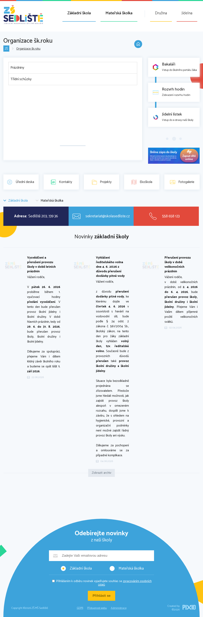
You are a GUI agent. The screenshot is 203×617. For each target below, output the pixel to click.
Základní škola (79, 13)
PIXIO (189, 607)
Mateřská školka (118, 13)
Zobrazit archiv (101, 473)
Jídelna (187, 13)
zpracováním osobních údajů (125, 583)
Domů (138, 44)
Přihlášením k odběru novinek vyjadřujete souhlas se (104, 583)
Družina (161, 13)
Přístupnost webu (97, 608)
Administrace (118, 608)
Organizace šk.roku (28, 48)
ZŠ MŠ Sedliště (23, 14)
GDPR (80, 608)
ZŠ (6, 48)
